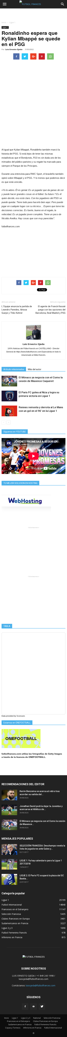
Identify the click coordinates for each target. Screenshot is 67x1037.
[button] (62, 4)
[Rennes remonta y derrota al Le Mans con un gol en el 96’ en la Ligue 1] (9, 411)
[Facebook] (25, 1006)
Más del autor (34, 369)
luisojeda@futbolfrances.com (40, 985)
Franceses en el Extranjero (15, 909)
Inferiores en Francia (12, 937)
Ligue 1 (5, 27)
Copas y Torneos (12, 1027)
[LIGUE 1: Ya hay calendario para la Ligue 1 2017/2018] (9, 864)
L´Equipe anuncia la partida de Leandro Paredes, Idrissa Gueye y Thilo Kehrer (17, 309)
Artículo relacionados (13, 369)
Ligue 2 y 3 (7, 927)
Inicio (4, 22)
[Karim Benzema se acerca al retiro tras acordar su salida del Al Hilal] (9, 795)
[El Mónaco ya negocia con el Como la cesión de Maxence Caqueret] (9, 381)
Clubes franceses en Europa (16, 918)
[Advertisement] (33, 14)
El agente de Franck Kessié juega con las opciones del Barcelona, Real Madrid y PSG (50, 309)
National (37, 1018)
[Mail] (33, 1006)
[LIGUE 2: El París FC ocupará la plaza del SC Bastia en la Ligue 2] (9, 879)
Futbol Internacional (12, 904)
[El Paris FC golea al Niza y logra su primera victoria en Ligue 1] (9, 396)
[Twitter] (42, 1006)
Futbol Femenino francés (14, 932)
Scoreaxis (21, 716)
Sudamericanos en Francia (15, 923)
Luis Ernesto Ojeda (13, 49)
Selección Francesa (11, 913)
